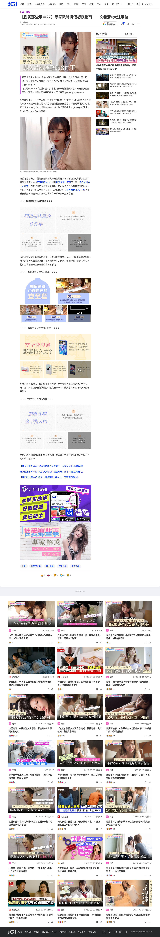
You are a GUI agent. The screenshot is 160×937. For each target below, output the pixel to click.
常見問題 (63, 932)
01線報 (19, 932)
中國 (84, 4)
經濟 (114, 4)
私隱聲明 (81, 932)
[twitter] (126, 931)
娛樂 (29, 4)
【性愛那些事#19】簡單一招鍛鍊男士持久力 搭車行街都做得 (49, 477)
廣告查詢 (45, 932)
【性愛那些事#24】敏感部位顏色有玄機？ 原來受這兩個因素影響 (51, 466)
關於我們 (28, 932)
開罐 (28, 12)
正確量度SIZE (43, 182)
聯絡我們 (72, 932)
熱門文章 (101, 34)
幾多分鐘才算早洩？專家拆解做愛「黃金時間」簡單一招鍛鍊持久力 (51, 471)
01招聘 (36, 932)
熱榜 (69, 4)
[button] (128, 24)
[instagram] (109, 931)
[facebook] (103, 931)
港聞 (22, 4)
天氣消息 (52, 4)
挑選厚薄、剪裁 (63, 182)
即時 (61, 4)
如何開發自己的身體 (75, 190)
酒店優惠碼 (39, 4)
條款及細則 (92, 932)
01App (54, 932)
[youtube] (115, 931)
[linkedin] (120, 931)
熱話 (22, 12)
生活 (99, 4)
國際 (76, 4)
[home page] (12, 4)
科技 (91, 4)
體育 (106, 4)
